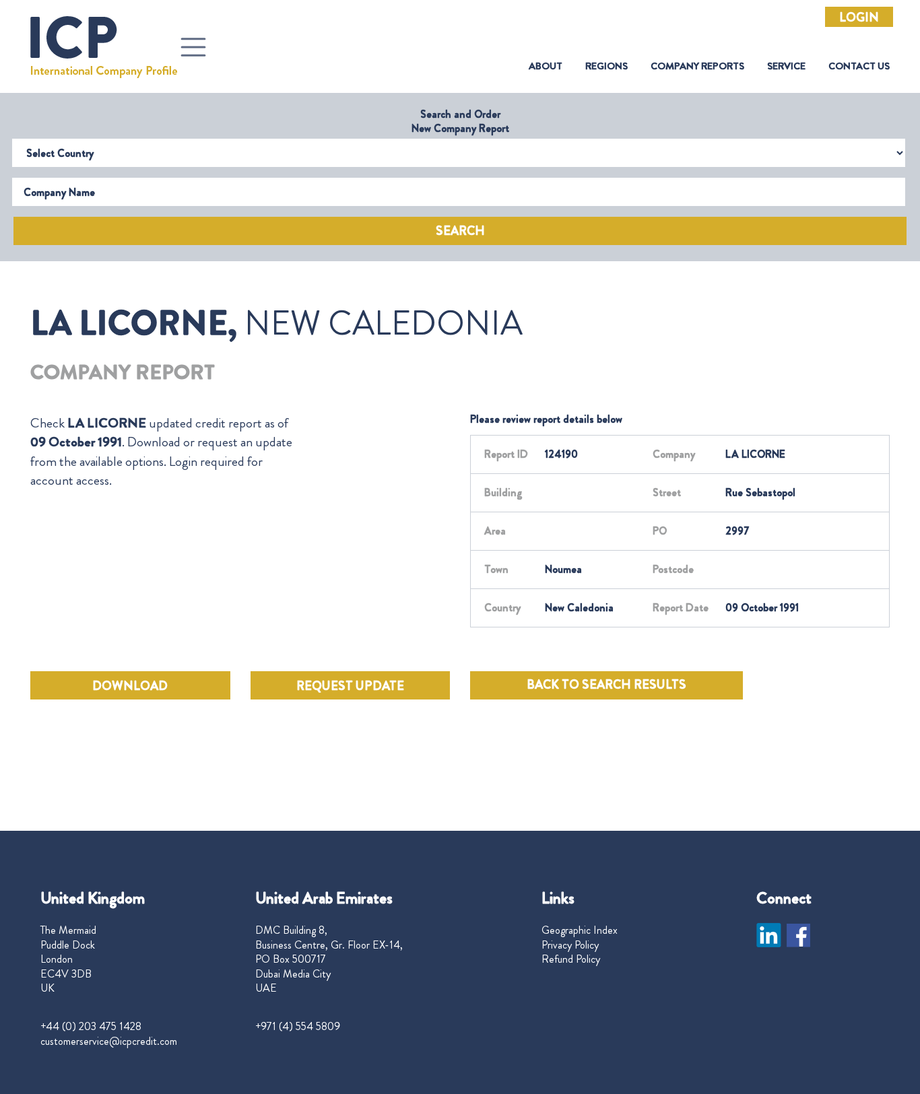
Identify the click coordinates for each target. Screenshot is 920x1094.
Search (460, 231)
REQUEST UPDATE (350, 686)
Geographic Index (579, 930)
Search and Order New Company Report (460, 121)
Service (786, 66)
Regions (606, 66)
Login (859, 17)
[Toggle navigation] (193, 47)
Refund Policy (570, 959)
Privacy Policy (570, 945)
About (545, 66)
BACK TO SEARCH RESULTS (606, 684)
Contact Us (859, 66)
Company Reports (697, 66)
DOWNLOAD (130, 686)
